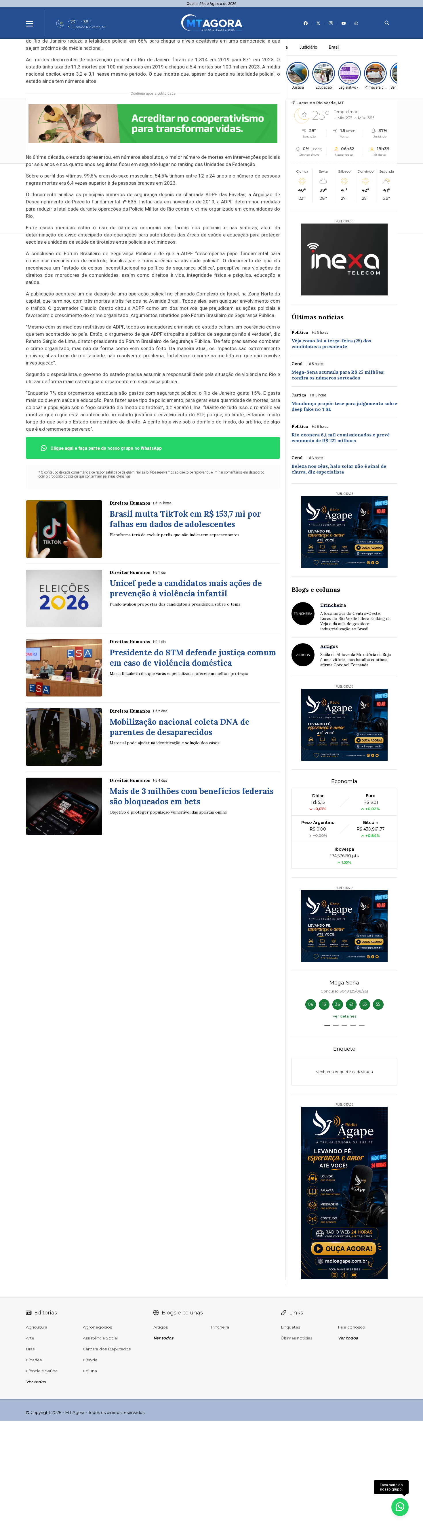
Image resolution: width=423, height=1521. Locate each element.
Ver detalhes (344, 1016)
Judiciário (308, 47)
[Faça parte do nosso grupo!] (400, 1506)
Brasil (334, 47)
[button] (327, 1025)
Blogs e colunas (315, 589)
